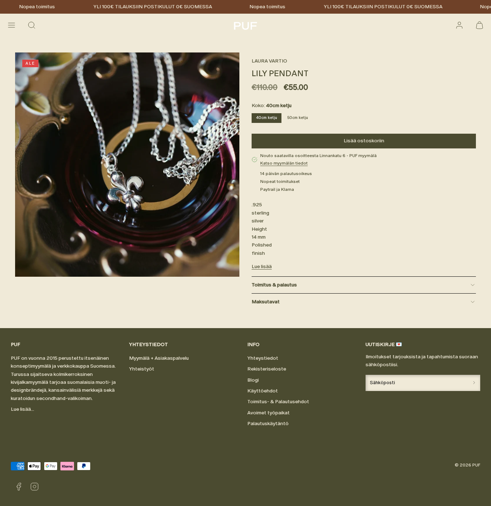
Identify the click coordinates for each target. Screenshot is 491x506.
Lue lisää (262, 266)
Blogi (253, 380)
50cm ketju (297, 117)
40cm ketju (266, 117)
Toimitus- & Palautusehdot (278, 402)
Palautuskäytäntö (268, 423)
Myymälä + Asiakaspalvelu (159, 358)
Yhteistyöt (141, 369)
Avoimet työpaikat (268, 413)
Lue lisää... (22, 409)
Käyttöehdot (262, 391)
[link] (459, 25)
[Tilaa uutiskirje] (474, 383)
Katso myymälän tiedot (284, 163)
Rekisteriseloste (266, 369)
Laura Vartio (269, 61)
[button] (11, 25)
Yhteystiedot (262, 358)
